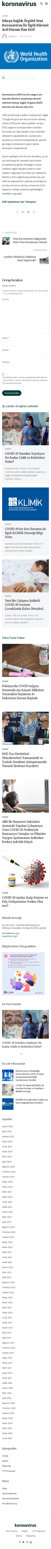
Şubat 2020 (7, 1433)
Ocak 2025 (7, 1146)
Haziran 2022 (8, 1292)
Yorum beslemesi (10, 1498)
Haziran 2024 (8, 1176)
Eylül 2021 (6, 1337)
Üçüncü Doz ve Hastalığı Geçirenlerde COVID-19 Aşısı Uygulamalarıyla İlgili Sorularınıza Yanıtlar (30, 1075)
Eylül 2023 (6, 1222)
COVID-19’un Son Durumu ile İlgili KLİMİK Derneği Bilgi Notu (25, 533)
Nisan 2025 (7, 1141)
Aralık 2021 (7, 1322)
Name (6, 338)
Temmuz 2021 (8, 1347)
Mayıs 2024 (7, 1181)
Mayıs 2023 (7, 1242)
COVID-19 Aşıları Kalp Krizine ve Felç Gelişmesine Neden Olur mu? (25, 901)
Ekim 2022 (7, 1272)
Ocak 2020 (7, 1438)
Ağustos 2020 (8, 1403)
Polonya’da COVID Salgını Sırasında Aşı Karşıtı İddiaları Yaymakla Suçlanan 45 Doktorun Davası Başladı (23, 692)
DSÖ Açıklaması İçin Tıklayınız (19, 201)
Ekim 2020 (7, 1393)
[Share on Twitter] (23, 212)
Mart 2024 (7, 1191)
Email (5, 350)
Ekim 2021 (7, 1332)
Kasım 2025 (7, 1126)
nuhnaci (12, 36)
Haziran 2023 (8, 1237)
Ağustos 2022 (8, 1282)
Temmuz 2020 (8, 1408)
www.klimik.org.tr (10, 936)
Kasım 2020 (7, 1388)
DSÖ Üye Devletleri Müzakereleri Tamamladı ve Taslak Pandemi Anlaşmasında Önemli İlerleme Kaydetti (24, 760)
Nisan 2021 (7, 1362)
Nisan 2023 (7, 1247)
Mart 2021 (7, 1367)
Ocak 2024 (7, 1201)
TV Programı (8, 1471)
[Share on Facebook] (17, 212)
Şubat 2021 (7, 1373)
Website (6, 362)
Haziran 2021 (8, 1352)
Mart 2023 (7, 1252)
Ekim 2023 (7, 1217)
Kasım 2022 (7, 1267)
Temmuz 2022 (8, 1287)
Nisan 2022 (7, 1302)
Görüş (5, 1456)
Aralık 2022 (7, 1262)
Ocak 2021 (7, 1378)
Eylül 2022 (6, 1277)
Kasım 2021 (7, 1327)
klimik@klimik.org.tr (11, 933)
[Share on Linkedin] (34, 212)
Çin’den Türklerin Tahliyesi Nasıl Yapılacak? (20, 258)
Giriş (4, 1488)
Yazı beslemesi (9, 1493)
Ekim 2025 (7, 1131)
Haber (5, 16)
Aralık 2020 (7, 1383)
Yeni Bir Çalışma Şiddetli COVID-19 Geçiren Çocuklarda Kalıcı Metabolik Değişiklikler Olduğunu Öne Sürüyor (25, 605)
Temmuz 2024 (8, 1171)
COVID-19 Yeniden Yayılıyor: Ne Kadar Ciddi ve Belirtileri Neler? (25, 457)
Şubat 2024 (7, 1196)
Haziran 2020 (8, 1413)
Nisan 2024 (7, 1186)
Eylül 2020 (6, 1398)
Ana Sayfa (11, 1531)
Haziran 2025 (8, 1136)
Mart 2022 (7, 1307)
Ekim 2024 (7, 1156)
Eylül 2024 (6, 1161)
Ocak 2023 (7, 1257)
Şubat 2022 (7, 1312)
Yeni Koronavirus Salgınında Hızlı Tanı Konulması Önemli (30, 240)
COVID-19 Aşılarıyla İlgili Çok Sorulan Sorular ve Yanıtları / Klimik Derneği (30, 1088)
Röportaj (6, 1466)
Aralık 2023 (7, 1207)
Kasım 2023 (7, 1212)
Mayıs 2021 (7, 1357)
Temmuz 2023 (8, 1232)
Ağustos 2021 (8, 1342)
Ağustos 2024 (8, 1166)
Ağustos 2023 (8, 1227)
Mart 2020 (7, 1428)
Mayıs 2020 (7, 1418)
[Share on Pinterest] (28, 212)
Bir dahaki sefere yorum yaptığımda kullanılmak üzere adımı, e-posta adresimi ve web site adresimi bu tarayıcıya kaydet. (25, 380)
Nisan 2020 (7, 1423)
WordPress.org (9, 1503)
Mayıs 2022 (7, 1297)
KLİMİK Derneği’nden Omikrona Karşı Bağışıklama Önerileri (32, 1101)
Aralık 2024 (7, 1151)
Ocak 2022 (7, 1317)
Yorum (5, 299)
